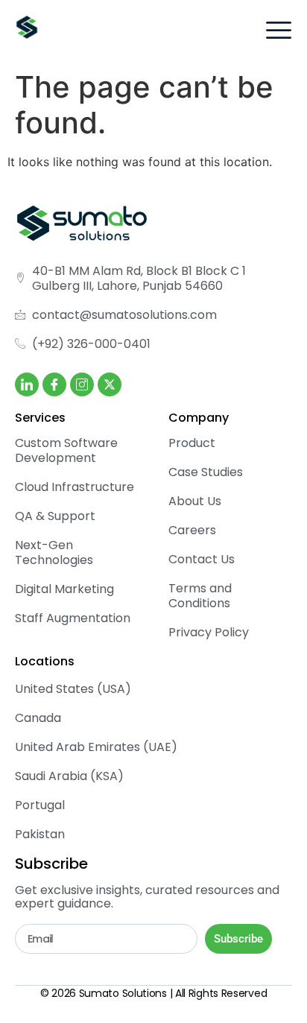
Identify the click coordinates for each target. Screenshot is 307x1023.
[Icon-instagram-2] (82, 384)
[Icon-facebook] (54, 384)
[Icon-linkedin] (27, 384)
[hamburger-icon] (278, 31)
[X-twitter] (109, 384)
